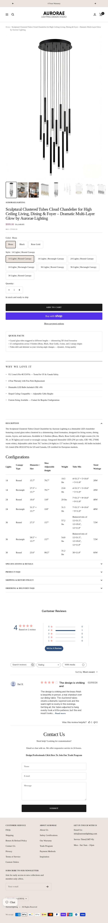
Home (8, 27)
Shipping (10, 835)
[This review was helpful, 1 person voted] (89, 722)
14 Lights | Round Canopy (20, 259)
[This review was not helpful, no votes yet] (94, 722)
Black (22, 244)
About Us (44, 830)
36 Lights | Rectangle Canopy (83, 267)
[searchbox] (20, 665)
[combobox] (49, 664)
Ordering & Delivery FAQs (20, 588)
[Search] (13, 14)
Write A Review (54, 648)
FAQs (8, 830)
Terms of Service (13, 857)
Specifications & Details (19, 564)
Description (12, 423)
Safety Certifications (49, 835)
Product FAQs (13, 572)
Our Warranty (46, 841)
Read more (60, 713)
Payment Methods (48, 851)
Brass (10, 244)
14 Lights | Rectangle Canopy (51, 259)
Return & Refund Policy (16, 841)
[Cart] (100, 14)
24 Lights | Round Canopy (82, 259)
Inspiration (44, 857)
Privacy (9, 851)
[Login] (95, 14)
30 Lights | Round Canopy (20, 275)
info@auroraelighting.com (85, 833)
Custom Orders (12, 862)
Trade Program (46, 846)
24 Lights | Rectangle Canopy (21, 267)
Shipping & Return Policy (20, 580)
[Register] (47, 887)
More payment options (54, 323)
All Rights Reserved (29, 907)
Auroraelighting (15, 202)
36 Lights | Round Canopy (52, 267)
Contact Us (10, 846)
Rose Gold (35, 244)
